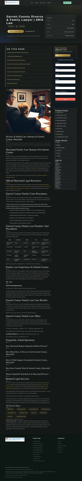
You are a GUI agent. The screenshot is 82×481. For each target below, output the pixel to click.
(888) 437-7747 (61, 50)
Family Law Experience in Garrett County (16, 67)
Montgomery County (41, 384)
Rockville (57, 174)
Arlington (57, 168)
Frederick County (10, 386)
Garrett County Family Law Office (15, 75)
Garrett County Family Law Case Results (16, 71)
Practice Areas (42, 2)
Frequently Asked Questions (14, 79)
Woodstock (57, 183)
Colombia (57, 186)
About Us (36, 2)
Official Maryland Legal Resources (15, 56)
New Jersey (57, 177)
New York (57, 180)
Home (32, 2)
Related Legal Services (12, 83)
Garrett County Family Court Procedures (16, 60)
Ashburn (57, 165)
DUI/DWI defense (16, 388)
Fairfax (56, 162)
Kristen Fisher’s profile (42, 388)
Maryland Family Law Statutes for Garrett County (18, 52)
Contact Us (49, 2)
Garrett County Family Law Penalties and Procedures (19, 64)
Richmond (57, 171)
